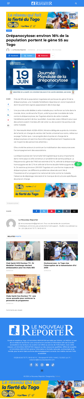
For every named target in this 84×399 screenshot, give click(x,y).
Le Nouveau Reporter (19, 50)
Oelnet (57, 376)
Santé (9, 30)
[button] (42, 370)
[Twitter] (8, 110)
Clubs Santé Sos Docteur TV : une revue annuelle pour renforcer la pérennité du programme (21, 298)
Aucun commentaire (45, 50)
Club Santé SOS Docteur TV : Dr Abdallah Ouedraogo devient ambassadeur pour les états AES (20, 265)
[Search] (76, 3)
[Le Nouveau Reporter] (42, 3)
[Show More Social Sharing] (53, 56)
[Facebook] (8, 104)
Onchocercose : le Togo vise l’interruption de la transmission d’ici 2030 (60, 265)
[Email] (8, 125)
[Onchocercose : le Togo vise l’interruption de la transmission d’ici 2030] (61, 250)
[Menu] (8, 3)
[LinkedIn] (8, 115)
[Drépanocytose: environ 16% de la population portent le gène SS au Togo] (42, 77)
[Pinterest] (8, 120)
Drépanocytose (12, 203)
